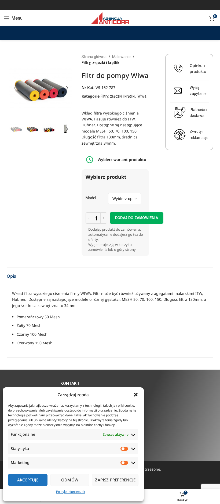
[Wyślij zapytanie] (178, 91)
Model (91, 198)
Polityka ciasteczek (70, 492)
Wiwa (141, 96)
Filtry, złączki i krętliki (101, 62)
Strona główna (94, 57)
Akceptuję (27, 479)
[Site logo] (110, 18)
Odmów (69, 479)
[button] (135, 394)
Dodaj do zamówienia (136, 218)
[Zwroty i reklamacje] (180, 135)
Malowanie (121, 57)
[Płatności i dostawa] (180, 113)
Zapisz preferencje (115, 479)
